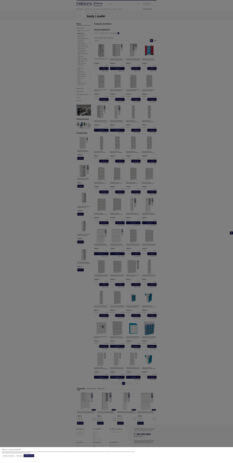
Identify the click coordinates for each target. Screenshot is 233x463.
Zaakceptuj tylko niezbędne (8, 455)
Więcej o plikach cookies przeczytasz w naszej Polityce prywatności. (16, 452)
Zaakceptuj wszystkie (29, 455)
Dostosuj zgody (19, 455)
